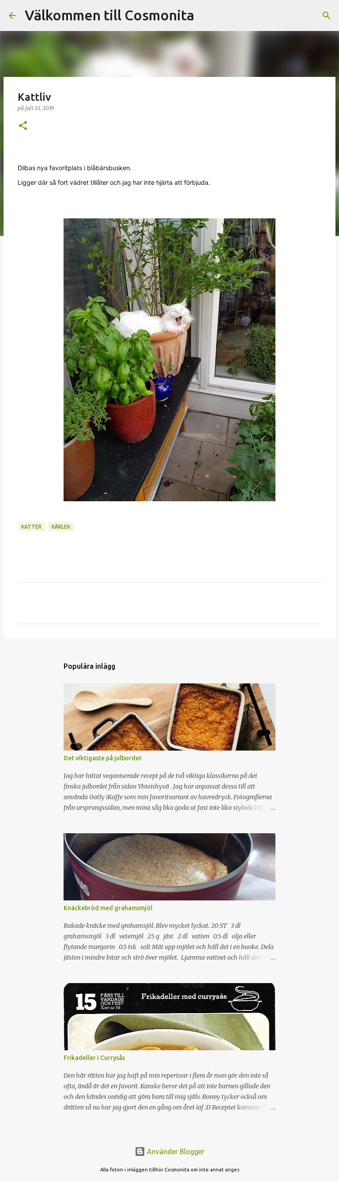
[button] (23, 126)
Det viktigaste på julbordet (103, 758)
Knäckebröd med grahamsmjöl (108, 907)
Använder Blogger (174, 1151)
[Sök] (206, 15)
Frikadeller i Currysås (94, 1057)
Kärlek (61, 527)
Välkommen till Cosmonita (109, 15)
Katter (31, 527)
